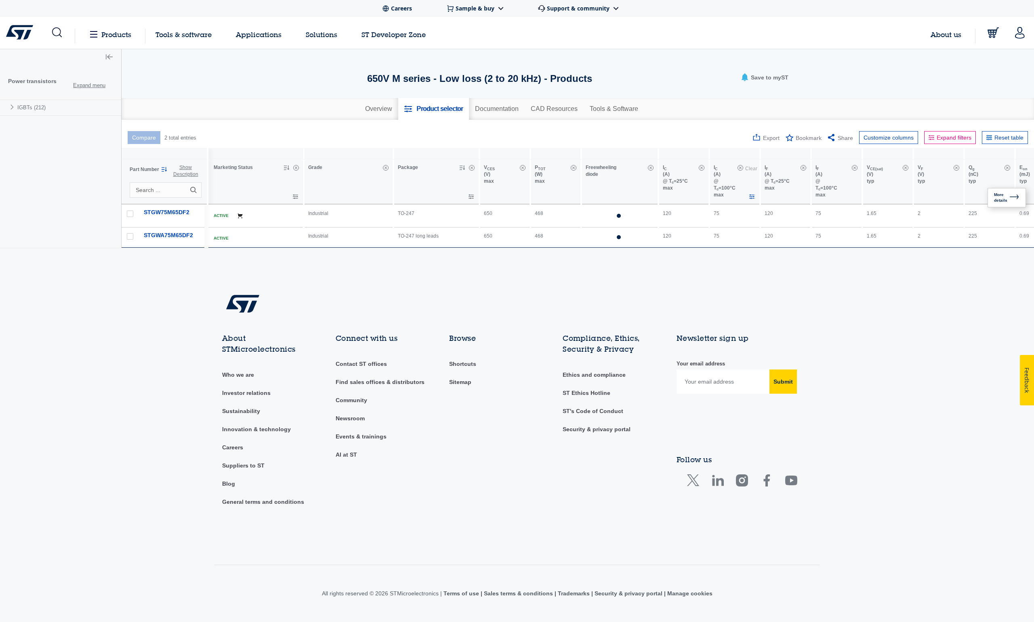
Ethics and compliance (594, 375)
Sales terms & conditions (518, 593)
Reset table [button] (1008, 137)
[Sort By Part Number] (164, 169)
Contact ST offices (361, 364)
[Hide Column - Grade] (386, 168)
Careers (232, 447)
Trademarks (573, 593)
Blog (228, 483)
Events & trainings (361, 436)
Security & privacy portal (596, 429)
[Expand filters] (295, 197)
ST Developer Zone (393, 34)
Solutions (321, 34)
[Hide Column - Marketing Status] (296, 168)
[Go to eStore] (993, 33)
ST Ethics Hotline (586, 393)
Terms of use (462, 593)
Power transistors (32, 81)
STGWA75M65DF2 (168, 235)
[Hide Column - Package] (472, 168)
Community (351, 400)
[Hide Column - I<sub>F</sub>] (803, 168)
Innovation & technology (256, 429)
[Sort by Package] (462, 168)
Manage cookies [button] (689, 593)
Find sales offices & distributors (380, 382)
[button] (56, 32)
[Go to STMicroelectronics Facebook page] (766, 482)
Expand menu (89, 85)
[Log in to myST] (1020, 33)
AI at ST (346, 454)
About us (946, 34)
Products (116, 34)
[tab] (378, 109)
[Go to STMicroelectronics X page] (695, 482)
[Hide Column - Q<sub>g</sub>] (1007, 168)
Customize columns (889, 137)
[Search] (195, 190)
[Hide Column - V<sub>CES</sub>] (523, 168)
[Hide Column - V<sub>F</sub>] (956, 168)
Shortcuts (462, 364)
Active (221, 215)
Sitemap (460, 382)
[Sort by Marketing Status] (286, 168)
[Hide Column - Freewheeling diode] (651, 168)
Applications (259, 34)
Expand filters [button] (954, 137)
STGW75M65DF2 (166, 212)
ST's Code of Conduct (593, 411)
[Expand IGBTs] (13, 107)
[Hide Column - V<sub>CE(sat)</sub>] (905, 168)
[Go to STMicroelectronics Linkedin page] (717, 482)
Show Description (185, 171)
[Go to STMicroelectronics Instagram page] (742, 482)
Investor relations (246, 393)
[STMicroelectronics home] (21, 32)
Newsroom (350, 418)
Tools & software (184, 34)
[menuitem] (60, 107)
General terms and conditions (263, 502)
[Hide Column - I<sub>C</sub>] (701, 168)
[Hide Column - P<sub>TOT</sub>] (573, 168)
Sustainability (241, 411)
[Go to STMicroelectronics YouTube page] (791, 482)
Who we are (238, 375)
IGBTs (31, 107)
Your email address (701, 364)
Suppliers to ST (243, 465)
